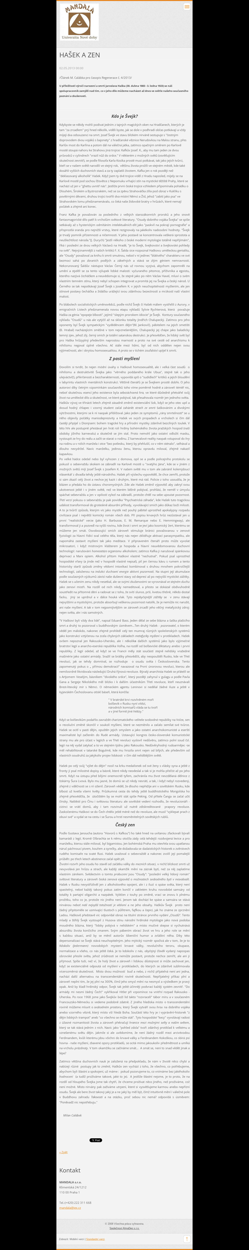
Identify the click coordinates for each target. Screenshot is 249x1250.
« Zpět (63, 1152)
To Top (187, 1239)
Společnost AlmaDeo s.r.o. (124, 1228)
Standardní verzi (95, 1239)
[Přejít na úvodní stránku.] (111, 24)
